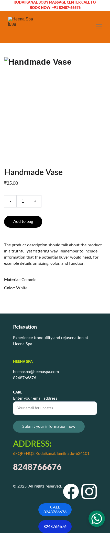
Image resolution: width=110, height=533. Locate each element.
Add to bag (23, 221)
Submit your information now (48, 426)
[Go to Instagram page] (89, 491)
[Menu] (99, 27)
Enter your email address (35, 398)
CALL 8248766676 (55, 509)
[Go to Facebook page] (71, 491)
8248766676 (55, 527)
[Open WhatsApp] (97, 519)
